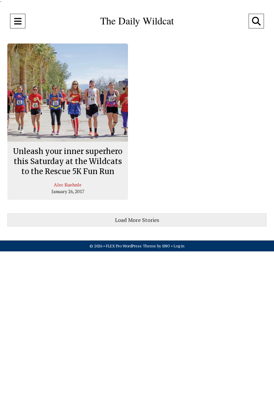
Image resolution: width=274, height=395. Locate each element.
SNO (166, 245)
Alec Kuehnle (68, 184)
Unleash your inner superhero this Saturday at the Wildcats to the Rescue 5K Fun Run (67, 161)
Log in (179, 245)
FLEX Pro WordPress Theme (131, 245)
